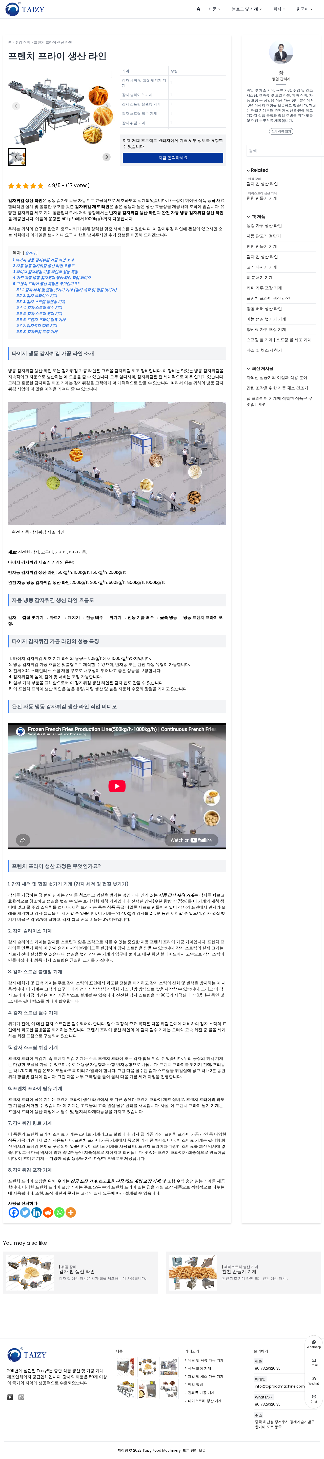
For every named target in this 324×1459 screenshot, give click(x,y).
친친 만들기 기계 (262, 198)
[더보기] (71, 1212)
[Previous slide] (16, 106)
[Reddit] (48, 1212)
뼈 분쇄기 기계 (260, 277)
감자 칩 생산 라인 (262, 184)
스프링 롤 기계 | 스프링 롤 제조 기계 (279, 340)
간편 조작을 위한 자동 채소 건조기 (277, 388)
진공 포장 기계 (84, 1181)
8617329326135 (267, 1368)
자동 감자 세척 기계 (176, 895)
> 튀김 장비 (194, 1384)
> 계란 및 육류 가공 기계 (204, 1360)
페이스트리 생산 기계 (262, 193)
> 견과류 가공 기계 (200, 1392)
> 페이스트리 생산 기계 (203, 1400)
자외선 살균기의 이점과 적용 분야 (277, 377)
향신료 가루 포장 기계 (266, 329)
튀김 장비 (22, 42)
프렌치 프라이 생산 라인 (268, 298)
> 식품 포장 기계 (198, 1368)
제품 (213, 9)
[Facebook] (14, 1212)
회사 (277, 9)
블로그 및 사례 (245, 9)
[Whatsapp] (59, 1212)
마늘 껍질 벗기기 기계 (266, 319)
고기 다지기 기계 (262, 267)
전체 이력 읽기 (281, 131)
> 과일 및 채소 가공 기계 (204, 1376)
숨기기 (30, 253)
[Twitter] (25, 1212)
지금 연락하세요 (173, 158)
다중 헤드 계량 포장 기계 (138, 1181)
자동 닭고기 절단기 (264, 236)
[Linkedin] (36, 1212)
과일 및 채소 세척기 (264, 350)
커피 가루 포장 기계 (264, 288)
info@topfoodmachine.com (280, 1386)
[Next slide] (107, 106)
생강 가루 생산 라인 (264, 225)
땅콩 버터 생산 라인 (264, 309)
